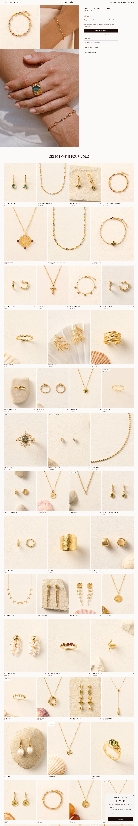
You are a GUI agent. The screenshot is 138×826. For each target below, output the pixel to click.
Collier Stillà (107, 718)
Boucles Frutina (9, 306)
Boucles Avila (41, 409)
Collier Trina (41, 718)
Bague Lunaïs (52, 570)
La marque (14, 2)
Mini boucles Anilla (10, 512)
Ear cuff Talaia (97, 673)
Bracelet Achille (42, 821)
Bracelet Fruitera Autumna (112, 204)
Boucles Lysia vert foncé (111, 512)
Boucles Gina (8, 570)
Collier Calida (41, 512)
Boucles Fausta (75, 204)
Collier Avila (52, 776)
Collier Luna (107, 615)
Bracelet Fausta (97, 262)
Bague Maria (96, 776)
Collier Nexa (41, 306)
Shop (5, 2)
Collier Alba (74, 821)
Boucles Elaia (52, 365)
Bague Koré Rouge (54, 673)
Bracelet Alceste (75, 306)
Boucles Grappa (9, 673)
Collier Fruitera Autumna (56, 262)
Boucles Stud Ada (54, 467)
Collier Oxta (8, 262)
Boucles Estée (9, 776)
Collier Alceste (9, 615)
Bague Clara (107, 409)
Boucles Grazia (42, 615)
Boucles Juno (96, 570)
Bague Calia (8, 467)
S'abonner (120, 819)
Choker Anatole (97, 467)
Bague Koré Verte (10, 409)
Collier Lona (74, 409)
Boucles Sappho (75, 615)
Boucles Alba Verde (10, 821)
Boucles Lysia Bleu (10, 204)
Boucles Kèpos (107, 306)
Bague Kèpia (8, 718)
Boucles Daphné (75, 718)
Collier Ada (74, 512)
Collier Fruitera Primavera (46, 204)
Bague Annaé (8, 365)
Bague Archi (96, 365)
